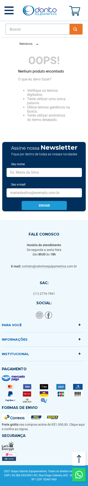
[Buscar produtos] (76, 29)
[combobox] (44, 29)
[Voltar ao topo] (79, 459)
